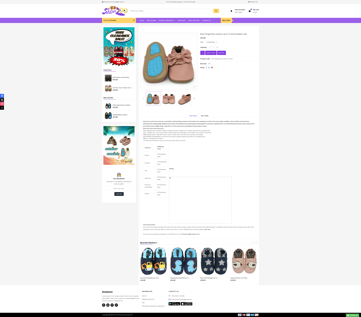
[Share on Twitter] (209, 67)
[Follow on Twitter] (2, 100)
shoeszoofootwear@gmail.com (181, 299)
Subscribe (119, 194)
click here (207, 229)
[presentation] (143, 98)
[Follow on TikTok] (2, 108)
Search (144, 296)
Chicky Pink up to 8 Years (208, 278)
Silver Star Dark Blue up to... (179, 278)
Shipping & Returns (148, 299)
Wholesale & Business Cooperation (153, 306)
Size (201, 42)
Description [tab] (193, 116)
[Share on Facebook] (206, 67)
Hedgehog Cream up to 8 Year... (123, 88)
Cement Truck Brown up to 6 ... (123, 77)
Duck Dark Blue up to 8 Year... (240, 278)
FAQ (143, 303)
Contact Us (353, 315)
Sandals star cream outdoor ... (123, 114)
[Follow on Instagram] (2, 104)
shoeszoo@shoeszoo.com (191, 234)
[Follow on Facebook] (2, 96)
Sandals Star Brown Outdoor (122, 105)
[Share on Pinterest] (212, 67)
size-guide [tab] (204, 116)
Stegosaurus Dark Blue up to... (150, 278)
